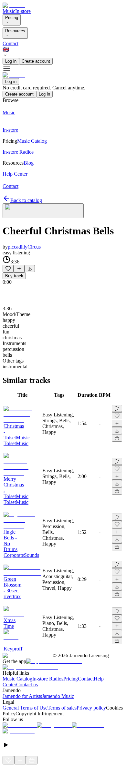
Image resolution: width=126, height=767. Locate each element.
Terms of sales (62, 708)
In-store (23, 11)
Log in (10, 61)
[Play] (43, 210)
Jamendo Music (58, 696)
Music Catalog (17, 678)
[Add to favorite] (8, 268)
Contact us (27, 684)
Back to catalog (26, 200)
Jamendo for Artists (22, 696)
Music (9, 11)
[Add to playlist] (19, 268)
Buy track (14, 275)
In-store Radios (47, 678)
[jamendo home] (14, 5)
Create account (36, 61)
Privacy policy (91, 708)
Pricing (11, 17)
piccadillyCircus (24, 247)
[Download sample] (30, 268)
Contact (10, 43)
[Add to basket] (117, 438)
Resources (15, 30)
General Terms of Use (25, 708)
